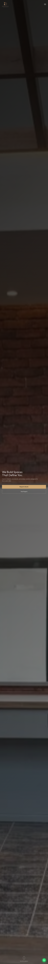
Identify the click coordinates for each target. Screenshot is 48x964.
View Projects (24, 491)
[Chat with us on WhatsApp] (44, 960)
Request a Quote (24, 486)
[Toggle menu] (45, 4)
